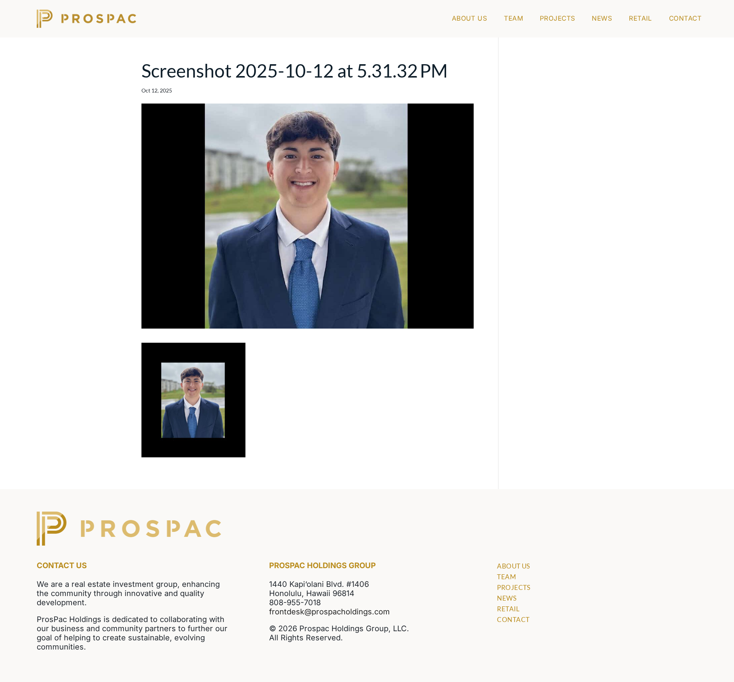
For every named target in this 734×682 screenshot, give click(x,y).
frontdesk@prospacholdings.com (329, 611)
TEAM (513, 19)
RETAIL (640, 19)
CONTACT (685, 19)
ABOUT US (469, 19)
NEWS (602, 19)
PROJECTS (557, 19)
